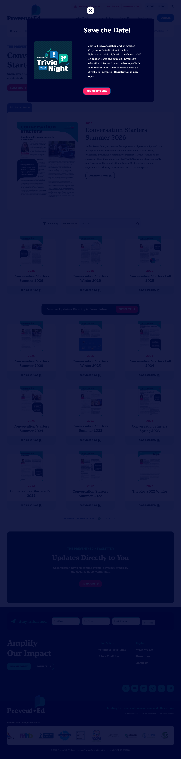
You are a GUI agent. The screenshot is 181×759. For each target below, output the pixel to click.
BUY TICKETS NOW (97, 91)
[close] (90, 10)
